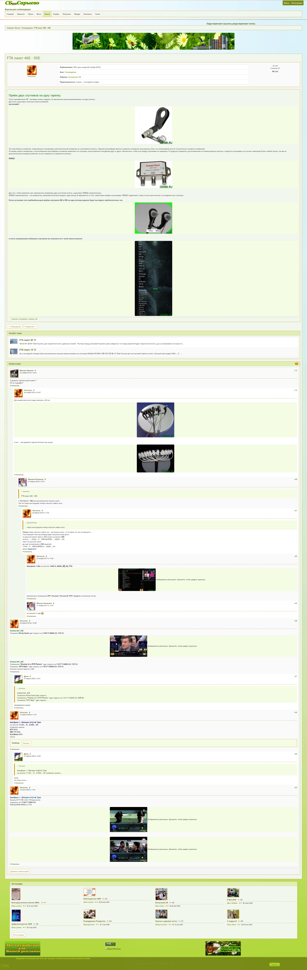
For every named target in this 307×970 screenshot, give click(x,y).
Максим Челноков (35, 479)
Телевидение (27, 28)
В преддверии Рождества (94, 921)
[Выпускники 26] (189, 894)
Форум (77, 14)
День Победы (232, 903)
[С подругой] (261, 914)
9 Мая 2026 (231, 899)
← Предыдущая (14, 326)
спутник (14, 319)
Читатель (28, 390)
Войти (286, 3)
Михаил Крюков (26, 370)
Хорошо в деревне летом (166, 921)
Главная (10, 14)
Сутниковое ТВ (74, 77)
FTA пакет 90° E (27, 339)
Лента (30, 14)
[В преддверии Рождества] (117, 914)
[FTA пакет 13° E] (14, 351)
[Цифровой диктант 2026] (46, 915)
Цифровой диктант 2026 (22, 924)
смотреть (23, 319)
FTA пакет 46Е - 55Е (42, 28)
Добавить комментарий (19, 871)
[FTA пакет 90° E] (14, 341)
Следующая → (30, 326)
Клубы (56, 14)
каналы (31, 319)
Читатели (67, 14)
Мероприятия (89, 924)
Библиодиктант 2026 (92, 898)
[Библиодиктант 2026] (117, 892)
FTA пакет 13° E (27, 349)
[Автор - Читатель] (31, 70)
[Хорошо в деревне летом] (189, 914)
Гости (97, 14)
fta (36, 319)
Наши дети (159, 906)
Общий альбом (161, 924)
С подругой (232, 921)
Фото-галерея (18, 935)
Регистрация (297, 3)
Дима (26, 676)
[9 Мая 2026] (261, 892)
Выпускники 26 (161, 902)
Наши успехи (17, 906)
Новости (21, 14)
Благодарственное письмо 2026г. (26, 902)
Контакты (88, 14)
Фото (39, 14)
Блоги (47, 14)
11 (296, 364)
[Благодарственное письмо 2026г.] (46, 894)
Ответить (15, 385)
